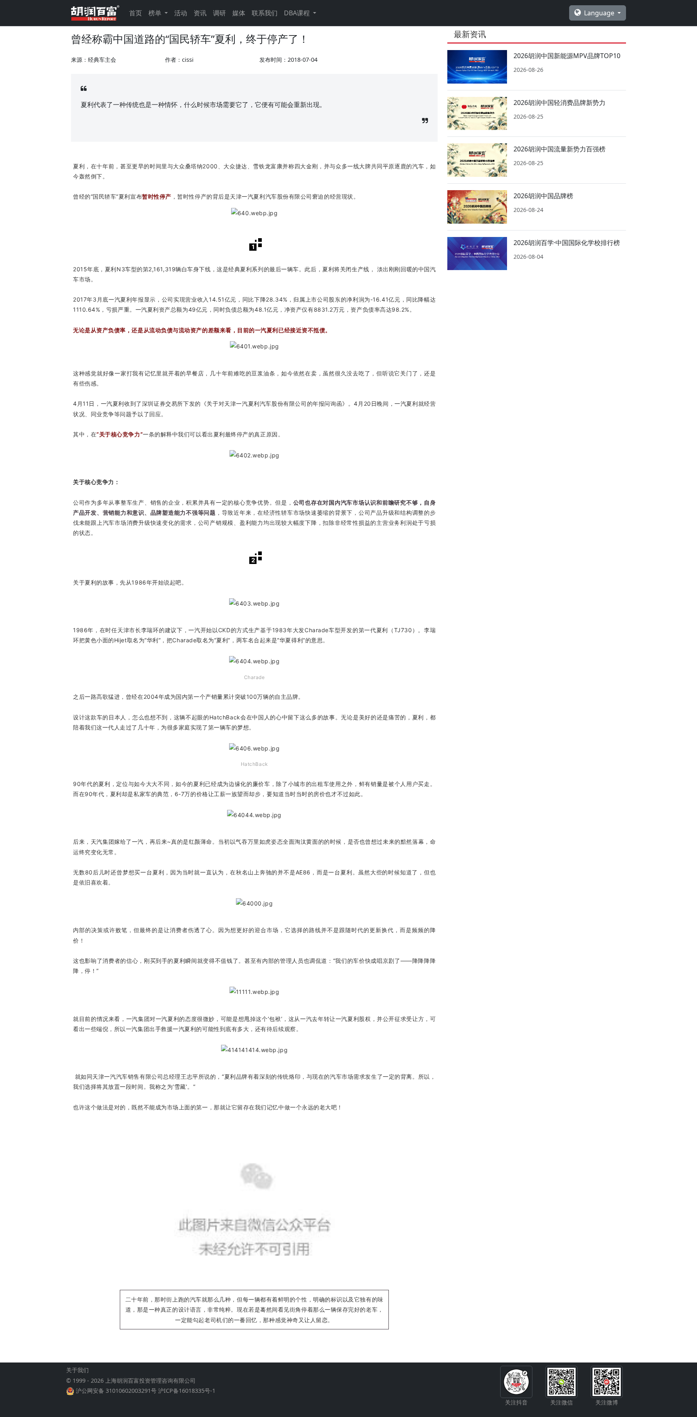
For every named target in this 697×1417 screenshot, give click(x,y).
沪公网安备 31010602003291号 (116, 1390)
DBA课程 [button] (297, 12)
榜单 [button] (155, 12)
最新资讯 (470, 34)
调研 (219, 12)
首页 (135, 12)
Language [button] (600, 12)
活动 (180, 12)
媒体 (238, 12)
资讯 (200, 12)
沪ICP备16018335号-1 (186, 1390)
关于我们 (77, 1370)
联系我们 (265, 12)
